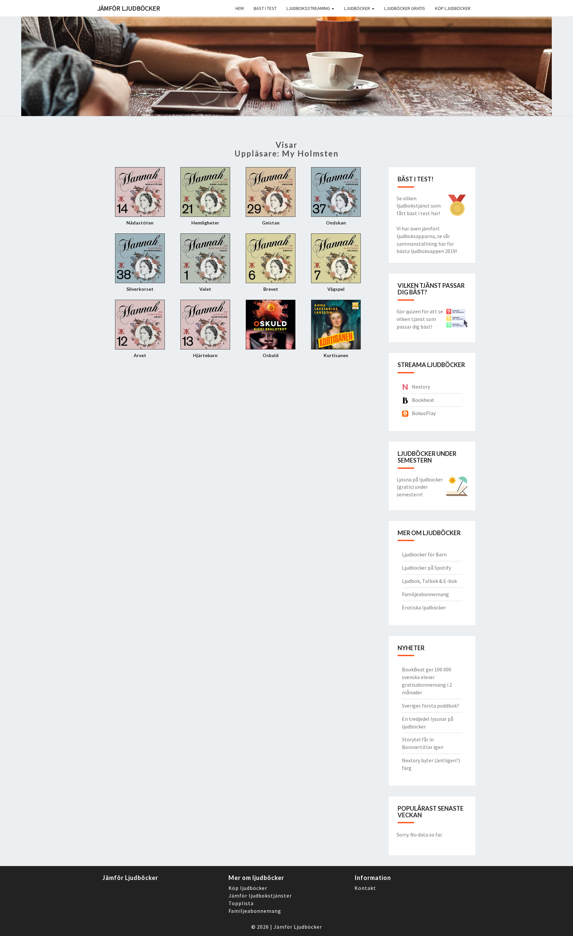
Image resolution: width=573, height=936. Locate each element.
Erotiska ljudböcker (424, 607)
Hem (239, 8)
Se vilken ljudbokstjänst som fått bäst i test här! (419, 206)
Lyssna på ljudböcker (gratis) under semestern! (420, 487)
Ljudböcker (357, 8)
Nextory (421, 386)
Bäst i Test (265, 8)
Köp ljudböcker (453, 8)
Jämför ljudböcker (128, 8)
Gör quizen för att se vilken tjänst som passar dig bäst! (420, 319)
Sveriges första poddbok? (430, 705)
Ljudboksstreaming (308, 8)
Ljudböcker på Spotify (426, 567)
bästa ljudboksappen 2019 (426, 251)
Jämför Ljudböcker (298, 926)
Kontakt (365, 888)
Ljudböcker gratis (404, 8)
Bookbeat (423, 400)
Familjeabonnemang (425, 594)
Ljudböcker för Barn (424, 554)
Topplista (241, 903)
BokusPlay (424, 413)
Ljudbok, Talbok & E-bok (429, 581)
